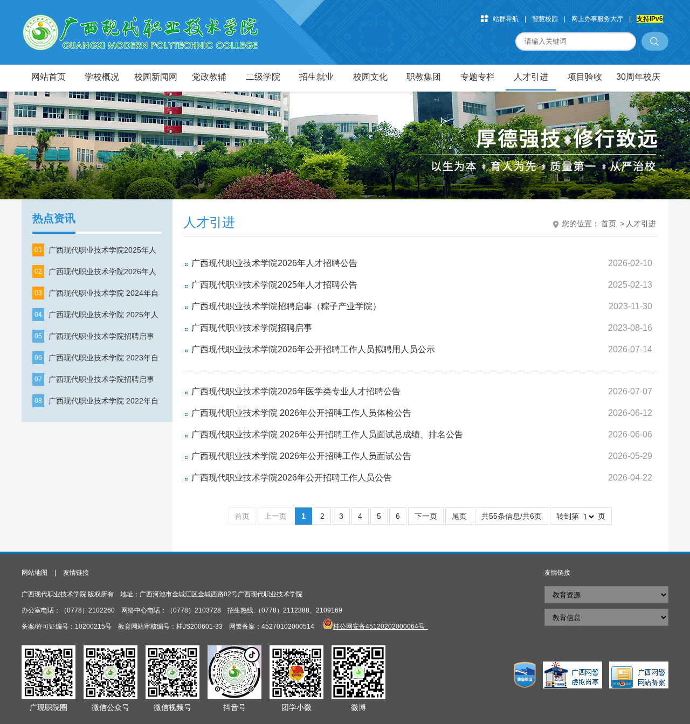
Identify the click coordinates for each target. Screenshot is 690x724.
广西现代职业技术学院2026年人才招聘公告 (274, 263)
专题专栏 (477, 76)
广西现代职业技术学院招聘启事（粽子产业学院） (286, 306)
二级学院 (263, 76)
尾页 (459, 516)
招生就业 (316, 76)
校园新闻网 (155, 76)
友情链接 (76, 572)
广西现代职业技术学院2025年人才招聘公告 (274, 284)
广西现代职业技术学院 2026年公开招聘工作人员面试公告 (301, 456)
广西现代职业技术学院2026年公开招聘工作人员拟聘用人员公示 (313, 349)
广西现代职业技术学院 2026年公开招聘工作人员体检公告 (301, 412)
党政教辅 (209, 76)
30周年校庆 (638, 76)
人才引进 (531, 76)
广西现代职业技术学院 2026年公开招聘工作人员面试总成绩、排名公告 (327, 434)
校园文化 (370, 76)
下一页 (426, 516)
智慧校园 (545, 19)
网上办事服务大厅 (597, 19)
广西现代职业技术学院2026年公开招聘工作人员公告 (291, 477)
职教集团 (423, 76)
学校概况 (102, 76)
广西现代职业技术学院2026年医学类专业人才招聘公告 (296, 391)
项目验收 (585, 76)
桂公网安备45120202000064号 (380, 626)
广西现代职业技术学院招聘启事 (101, 336)
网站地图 (34, 572)
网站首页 (48, 76)
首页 (608, 223)
